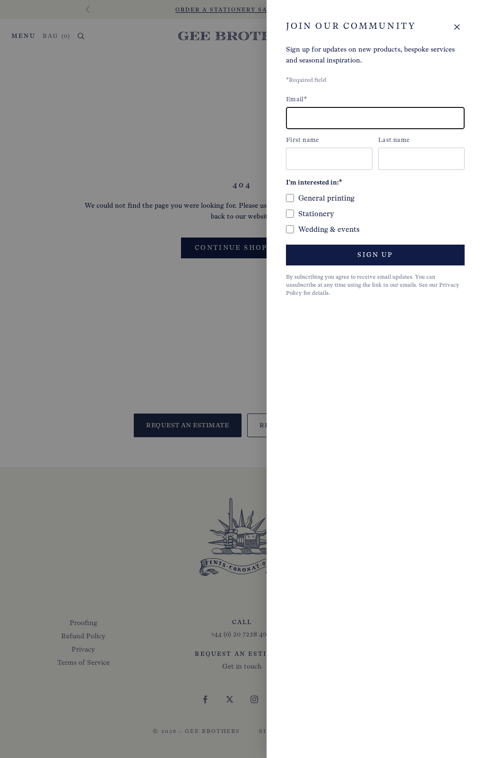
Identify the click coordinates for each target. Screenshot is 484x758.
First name (303, 139)
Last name (394, 139)
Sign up (375, 254)
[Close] (457, 27)
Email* (296, 99)
